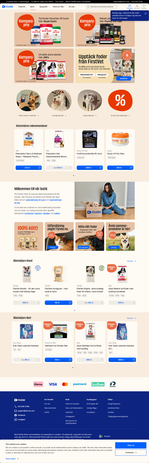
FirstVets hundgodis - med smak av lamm (56, 290)
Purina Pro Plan (82, 151)
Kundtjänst (91, 412)
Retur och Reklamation (74, 408)
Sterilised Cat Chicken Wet (56, 345)
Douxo (109, 151)
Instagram (21, 419)
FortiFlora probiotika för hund (89, 153)
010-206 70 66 (23, 406)
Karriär (46, 412)
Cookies (111, 412)
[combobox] (102, 6)
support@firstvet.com (121, 2)
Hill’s (17, 151)
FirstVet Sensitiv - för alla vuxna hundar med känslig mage (26, 290)
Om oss (47, 404)
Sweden (107, 436)
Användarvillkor (113, 408)
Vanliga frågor (92, 408)
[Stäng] (145, 13)
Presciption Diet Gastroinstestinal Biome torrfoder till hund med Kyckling (56, 155)
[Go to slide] (73, 175)
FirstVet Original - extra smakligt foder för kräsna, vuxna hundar (90, 290)
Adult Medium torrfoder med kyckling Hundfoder (121, 290)
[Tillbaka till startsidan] (7, 6)
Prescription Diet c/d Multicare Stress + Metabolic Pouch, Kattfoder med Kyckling (29, 155)
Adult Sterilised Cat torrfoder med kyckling (89, 347)
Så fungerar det (92, 404)
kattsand (38, 213)
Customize (129, 452)
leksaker (46, 213)
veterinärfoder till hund (35, 199)
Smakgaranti (70, 416)
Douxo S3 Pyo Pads (115, 153)
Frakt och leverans (72, 404)
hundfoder (28, 213)
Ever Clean (17, 343)
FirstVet (15, 286)
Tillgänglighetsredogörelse (118, 416)
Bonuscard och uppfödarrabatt (71, 422)
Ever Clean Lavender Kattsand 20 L (121, 347)
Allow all (131, 445)
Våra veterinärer (50, 408)
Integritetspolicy (114, 404)
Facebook (21, 415)
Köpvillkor (69, 412)
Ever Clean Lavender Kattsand (26, 345)
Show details (11, 459)
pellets (57, 213)
